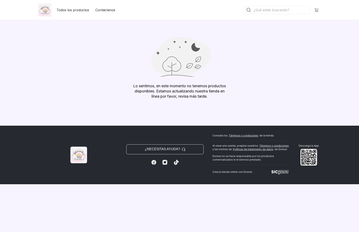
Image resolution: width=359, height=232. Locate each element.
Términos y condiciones (243, 135)
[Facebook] (154, 162)
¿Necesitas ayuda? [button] (162, 149)
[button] (316, 10)
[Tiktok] (176, 162)
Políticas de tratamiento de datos (253, 149)
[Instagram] (165, 162)
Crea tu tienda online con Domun (232, 171)
